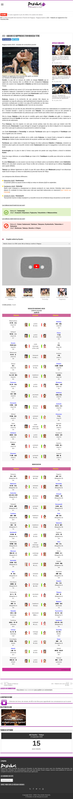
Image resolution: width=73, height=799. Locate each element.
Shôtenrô (13, 332)
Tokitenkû (13, 504)
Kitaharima (13, 373)
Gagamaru (59, 532)
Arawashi (58, 453)
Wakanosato (13, 352)
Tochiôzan (13, 620)
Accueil (4, 17)
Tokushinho (59, 373)
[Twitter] (36, 788)
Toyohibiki (59, 571)
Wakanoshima (13, 321)
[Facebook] (33, 788)
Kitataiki (59, 561)
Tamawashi (13, 523)
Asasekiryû (59, 433)
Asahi (14, 305)
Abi (59, 343)
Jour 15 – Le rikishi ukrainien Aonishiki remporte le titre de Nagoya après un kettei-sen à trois (60, 58)
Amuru (59, 551)
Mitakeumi (13, 442)
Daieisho (58, 443)
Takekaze (13, 601)
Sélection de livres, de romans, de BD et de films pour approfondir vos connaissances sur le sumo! (40, 701)
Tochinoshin (13, 592)
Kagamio (58, 474)
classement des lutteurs (21, 771)
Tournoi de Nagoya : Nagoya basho (34, 17)
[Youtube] (42, 788)
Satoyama (13, 474)
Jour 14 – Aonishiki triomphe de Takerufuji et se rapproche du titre (61, 78)
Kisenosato (13, 658)
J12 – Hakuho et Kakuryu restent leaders (11, 684)
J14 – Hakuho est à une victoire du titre (60, 684)
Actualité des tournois (15, 17)
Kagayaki (58, 423)
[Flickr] (39, 788)
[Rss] (30, 788)
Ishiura (13, 391)
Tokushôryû (13, 582)
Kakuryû (59, 658)
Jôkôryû (13, 414)
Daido (13, 423)
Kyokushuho (13, 541)
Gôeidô (59, 648)
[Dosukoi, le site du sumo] (36, 4)
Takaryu (13, 363)
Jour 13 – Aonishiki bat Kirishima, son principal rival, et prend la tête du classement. (61, 97)
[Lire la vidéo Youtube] (36, 266)
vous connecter (29, 690)
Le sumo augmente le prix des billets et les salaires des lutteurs (25, 14)
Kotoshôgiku (13, 639)
